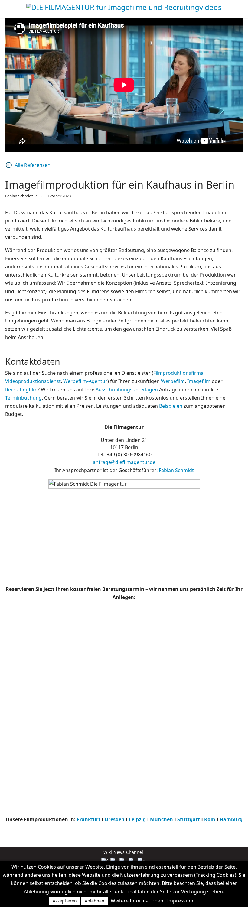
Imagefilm (198, 381)
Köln (209, 819)
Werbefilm (173, 381)
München (161, 819)
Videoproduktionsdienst (33, 381)
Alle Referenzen (33, 165)
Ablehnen (94, 901)
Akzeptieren (65, 901)
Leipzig (138, 819)
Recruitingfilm (21, 389)
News (119, 852)
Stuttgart (188, 819)
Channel (134, 852)
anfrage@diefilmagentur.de (124, 462)
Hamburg (231, 819)
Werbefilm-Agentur (85, 381)
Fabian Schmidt (176, 470)
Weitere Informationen (137, 900)
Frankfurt (88, 819)
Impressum (180, 900)
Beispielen (170, 406)
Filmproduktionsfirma (178, 373)
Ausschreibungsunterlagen (127, 389)
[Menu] (238, 9)
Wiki (107, 852)
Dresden (115, 819)
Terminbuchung (23, 397)
